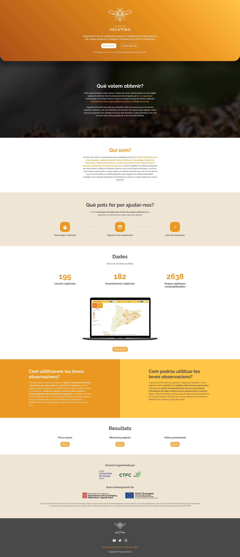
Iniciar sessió (108, 46)
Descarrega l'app (129, 46)
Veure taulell (120, 349)
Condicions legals (130, 547)
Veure (65, 444)
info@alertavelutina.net (112, 547)
